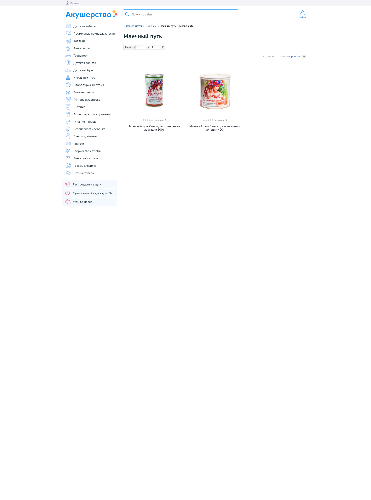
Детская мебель (84, 26)
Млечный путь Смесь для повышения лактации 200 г (154, 128)
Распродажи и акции (87, 184)
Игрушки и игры (84, 77)
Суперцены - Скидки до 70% (92, 193)
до (148, 47)
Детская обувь (83, 70)
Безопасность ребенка (89, 129)
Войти (302, 17)
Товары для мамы (85, 136)
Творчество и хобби (87, 151)
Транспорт (80, 55)
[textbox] (180, 14)
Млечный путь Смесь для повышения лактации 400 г (214, 128)
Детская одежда (84, 63)
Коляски (79, 41)
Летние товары (83, 173)
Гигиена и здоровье (86, 99)
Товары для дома (84, 165)
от (133, 47)
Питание (79, 107)
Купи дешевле (82, 201)
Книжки (78, 143)
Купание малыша (84, 121)
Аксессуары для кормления (92, 114)
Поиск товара (127, 14)
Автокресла (81, 48)
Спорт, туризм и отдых (88, 85)
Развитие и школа (85, 158)
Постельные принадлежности (94, 33)
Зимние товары (83, 92)
